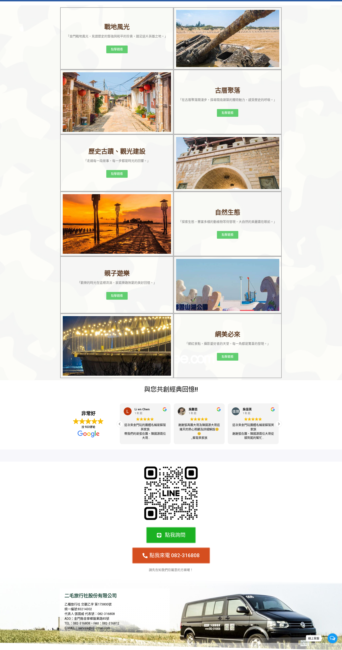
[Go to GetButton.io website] (332, 646)
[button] (279, 424)
